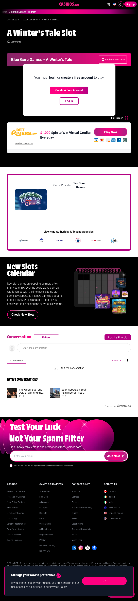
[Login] (121, 4)
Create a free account (69, 90)
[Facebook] (94, 547)
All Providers (45, 529)
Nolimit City (44, 551)
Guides (75, 513)
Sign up (122, 337)
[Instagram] (80, 547)
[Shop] (108, 4)
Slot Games (44, 491)
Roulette (43, 513)
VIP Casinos (12, 507)
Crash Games (45, 524)
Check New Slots (22, 314)
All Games (43, 502)
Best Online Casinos (16, 491)
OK (104, 580)
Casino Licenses (14, 540)
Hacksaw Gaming (47, 545)
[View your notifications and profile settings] (127, 360)
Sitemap (75, 534)
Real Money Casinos (16, 497)
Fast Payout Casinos (16, 529)
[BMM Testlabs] (96, 240)
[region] (69, 371)
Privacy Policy (58, 587)
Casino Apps (13, 518)
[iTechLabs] (41, 240)
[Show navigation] (4, 4)
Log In (69, 101)
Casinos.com (13, 20)
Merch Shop (77, 540)
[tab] (16, 360)
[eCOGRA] (23, 240)
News (74, 518)
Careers (75, 502)
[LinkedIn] (74, 547)
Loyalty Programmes (16, 524)
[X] (87, 547)
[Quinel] (60, 240)
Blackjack (43, 507)
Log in (112, 337)
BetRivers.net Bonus (24, 143)
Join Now (113, 456)
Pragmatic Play (46, 534)
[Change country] (114, 4)
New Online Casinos (16, 502)
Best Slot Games (30, 20)
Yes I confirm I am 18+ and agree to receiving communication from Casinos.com (43, 465)
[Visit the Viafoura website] (124, 406)
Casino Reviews (14, 534)
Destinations (77, 524)
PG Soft (42, 540)
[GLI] (78, 240)
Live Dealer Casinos (15, 513)
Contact (75, 497)
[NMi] (114, 240)
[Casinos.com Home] (69, 4)
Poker (41, 518)
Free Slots (43, 497)
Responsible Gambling (82, 507)
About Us (76, 491)
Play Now (110, 132)
